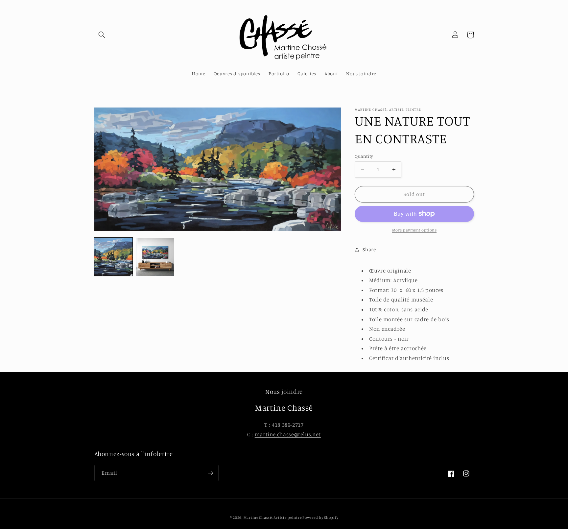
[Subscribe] (210, 473)
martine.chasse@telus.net (288, 434)
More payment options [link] (414, 230)
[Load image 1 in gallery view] (113, 257)
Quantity (364, 155)
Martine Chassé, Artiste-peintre (273, 517)
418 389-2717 (288, 424)
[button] (101, 34)
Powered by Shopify (320, 517)
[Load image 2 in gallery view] (155, 257)
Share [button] (369, 249)
